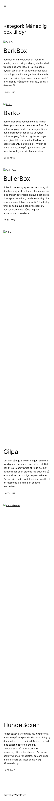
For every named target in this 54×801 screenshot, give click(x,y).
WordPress (20, 795)
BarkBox (15, 50)
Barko (11, 112)
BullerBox (16, 178)
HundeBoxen (21, 725)
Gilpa (10, 451)
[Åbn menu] (5, 6)
